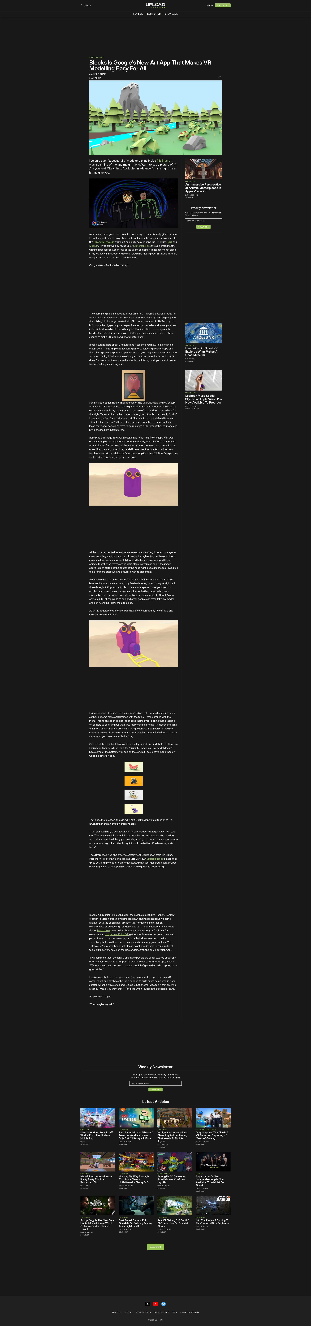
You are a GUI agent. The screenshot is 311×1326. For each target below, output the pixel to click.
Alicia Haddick (203, 1142)
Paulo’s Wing (104, 930)
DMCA (174, 1312)
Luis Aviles (85, 1186)
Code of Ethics (161, 1312)
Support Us (223, 5)
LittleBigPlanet (155, 858)
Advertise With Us (189, 1312)
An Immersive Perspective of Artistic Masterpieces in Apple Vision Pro (203, 188)
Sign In (209, 5)
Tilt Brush (163, 160)
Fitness (199, 1174)
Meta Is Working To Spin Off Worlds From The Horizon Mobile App (96, 1135)
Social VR (84, 1130)
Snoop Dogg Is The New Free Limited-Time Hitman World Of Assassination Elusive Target (97, 1225)
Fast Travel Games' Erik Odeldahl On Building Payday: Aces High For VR (136, 1223)
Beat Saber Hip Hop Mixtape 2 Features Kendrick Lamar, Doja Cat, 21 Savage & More (136, 1135)
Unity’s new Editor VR (117, 934)
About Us (117, 1312)
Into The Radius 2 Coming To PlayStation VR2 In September (213, 1222)
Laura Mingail (191, 195)
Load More (155, 1247)
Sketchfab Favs (142, 245)
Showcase (171, 14)
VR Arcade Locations (206, 1130)
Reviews (138, 14)
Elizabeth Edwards (104, 242)
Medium (93, 245)
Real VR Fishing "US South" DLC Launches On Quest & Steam (173, 1223)
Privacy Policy (143, 1312)
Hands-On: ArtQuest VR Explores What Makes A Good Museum (201, 352)
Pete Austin (162, 1145)
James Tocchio (126, 1186)
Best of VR (154, 14)
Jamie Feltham (97, 74)
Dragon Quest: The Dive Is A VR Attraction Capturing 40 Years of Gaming (212, 1135)
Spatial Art (96, 57)
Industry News (164, 1174)
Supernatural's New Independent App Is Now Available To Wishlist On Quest (210, 1181)
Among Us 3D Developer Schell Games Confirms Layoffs (171, 1179)
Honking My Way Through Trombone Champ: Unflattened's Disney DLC (134, 1179)
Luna (82, 1142)
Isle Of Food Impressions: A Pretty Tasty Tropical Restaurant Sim (96, 1179)
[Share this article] (220, 77)
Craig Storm (202, 1189)
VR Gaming (123, 1130)
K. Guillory (190, 359)
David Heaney (191, 406)
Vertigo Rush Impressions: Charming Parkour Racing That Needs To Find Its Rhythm (172, 1137)
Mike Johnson (125, 1142)
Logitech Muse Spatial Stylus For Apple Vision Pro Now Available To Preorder (203, 399)
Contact (129, 1312)
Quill (170, 242)
